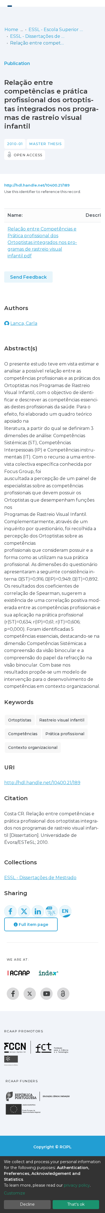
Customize (14, 1193)
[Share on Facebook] (10, 911)
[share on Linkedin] (38, 911)
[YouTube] (46, 994)
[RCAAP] (63, 994)
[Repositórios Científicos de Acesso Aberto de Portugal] (19, 973)
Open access (28, 155)
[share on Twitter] (24, 911)
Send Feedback (28, 277)
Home (11, 29)
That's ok (76, 1204)
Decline (27, 1204)
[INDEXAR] (49, 973)
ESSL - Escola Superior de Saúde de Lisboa (57, 29)
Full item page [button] (33, 924)
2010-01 (15, 144)
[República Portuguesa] (41, 1100)
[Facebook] (13, 994)
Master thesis (45, 144)
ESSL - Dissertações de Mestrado (38, 36)
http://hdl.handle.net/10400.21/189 (37, 185)
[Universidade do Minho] (11, 1065)
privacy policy (77, 1185)
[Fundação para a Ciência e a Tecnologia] (37, 1052)
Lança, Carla (23, 323)
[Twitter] (30, 994)
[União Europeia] (26, 1114)
